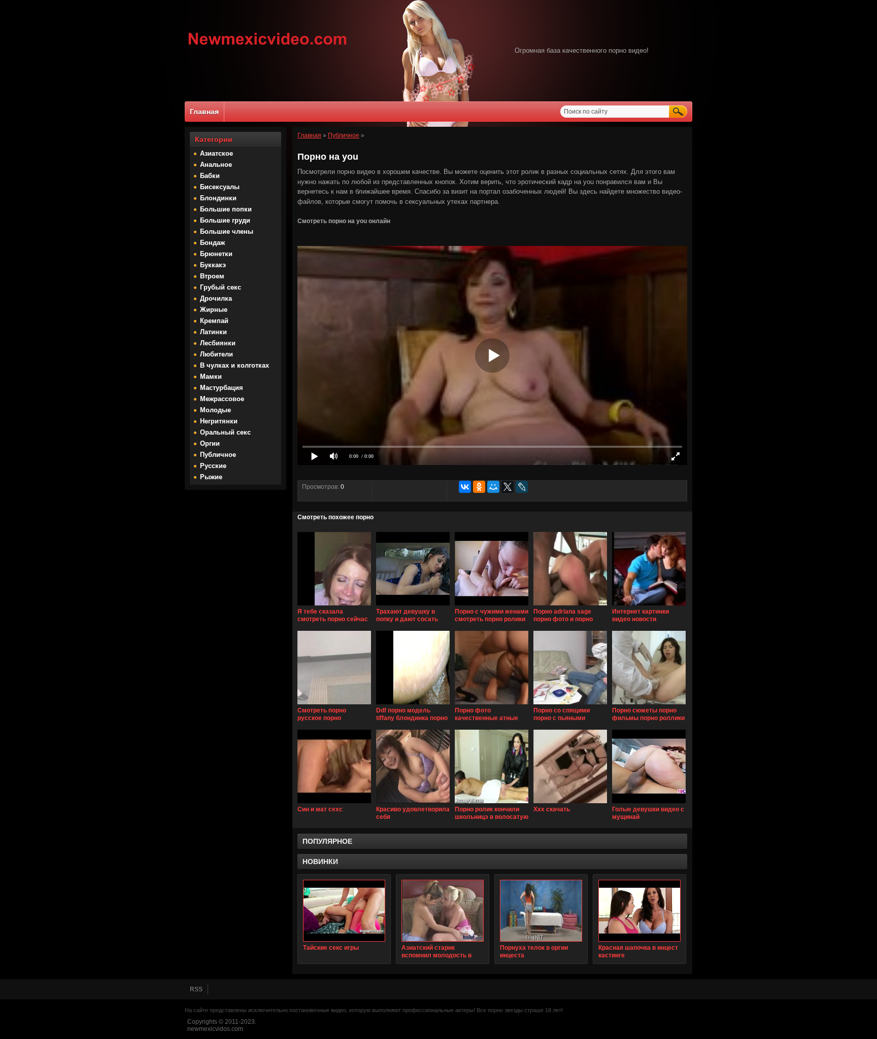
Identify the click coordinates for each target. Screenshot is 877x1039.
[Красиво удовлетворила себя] (413, 803)
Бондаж (212, 242)
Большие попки (226, 209)
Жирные (213, 309)
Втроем (212, 276)
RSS (196, 989)
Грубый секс (220, 287)
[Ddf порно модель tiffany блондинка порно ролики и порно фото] (413, 704)
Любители (216, 354)
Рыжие (211, 477)
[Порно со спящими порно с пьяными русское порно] (570, 704)
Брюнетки (216, 254)
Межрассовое (222, 399)
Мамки (211, 376)
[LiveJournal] (522, 487)
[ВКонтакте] (465, 487)
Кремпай (214, 321)
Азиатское (216, 153)
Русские (213, 466)
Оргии (210, 443)
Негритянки (219, 421)
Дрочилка (216, 298)
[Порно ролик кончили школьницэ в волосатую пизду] (491, 803)
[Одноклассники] (479, 487)
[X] (507, 487)
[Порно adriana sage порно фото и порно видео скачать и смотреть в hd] (570, 606)
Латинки (213, 332)
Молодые (215, 410)
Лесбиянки (217, 343)
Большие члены (226, 231)
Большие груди (225, 220)
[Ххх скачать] (570, 803)
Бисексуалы (220, 187)
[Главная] (268, 46)
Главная (204, 112)
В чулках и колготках (234, 365)
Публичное (218, 454)
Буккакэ (213, 265)
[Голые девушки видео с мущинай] (649, 803)
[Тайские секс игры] (344, 911)
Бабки (210, 176)
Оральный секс (225, 432)
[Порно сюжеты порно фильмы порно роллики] (649, 704)
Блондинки (218, 198)
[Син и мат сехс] (334, 803)
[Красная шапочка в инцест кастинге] (639, 911)
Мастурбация (221, 387)
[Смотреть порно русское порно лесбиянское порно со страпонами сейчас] (334, 704)
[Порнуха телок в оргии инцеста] (541, 911)
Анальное (216, 164)
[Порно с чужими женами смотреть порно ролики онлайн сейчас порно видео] (491, 606)
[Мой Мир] (493, 487)
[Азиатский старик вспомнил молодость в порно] (442, 911)
